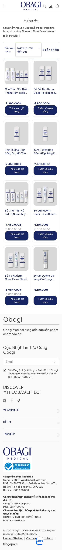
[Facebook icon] (12, 400)
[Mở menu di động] (4, 6)
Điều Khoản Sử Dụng (19, 377)
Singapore (10, 544)
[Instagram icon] (4, 400)
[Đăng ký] (54, 361)
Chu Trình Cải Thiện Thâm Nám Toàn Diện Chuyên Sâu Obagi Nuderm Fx (16, 91)
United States (13, 538)
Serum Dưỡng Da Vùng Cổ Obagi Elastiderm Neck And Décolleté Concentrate (44, 277)
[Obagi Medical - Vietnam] (17, 459)
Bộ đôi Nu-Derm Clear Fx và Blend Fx (44, 91)
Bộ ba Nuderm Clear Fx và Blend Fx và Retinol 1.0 (44, 212)
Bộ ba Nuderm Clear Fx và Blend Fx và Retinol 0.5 (16, 277)
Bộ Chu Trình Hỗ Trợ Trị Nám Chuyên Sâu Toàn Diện (16, 212)
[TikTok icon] (18, 400)
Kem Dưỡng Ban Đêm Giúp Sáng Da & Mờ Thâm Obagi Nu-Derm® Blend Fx (45, 151)
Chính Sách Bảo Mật (41, 373)
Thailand (47, 538)
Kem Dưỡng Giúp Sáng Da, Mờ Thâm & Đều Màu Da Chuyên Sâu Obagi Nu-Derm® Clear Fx (16, 151)
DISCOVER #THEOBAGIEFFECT (22, 390)
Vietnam (32, 538)
